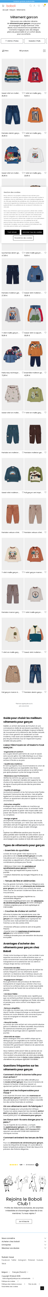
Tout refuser (12, 232)
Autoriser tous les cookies (32, 232)
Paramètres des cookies (23, 238)
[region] (24, 215)
